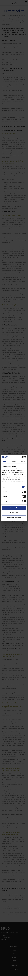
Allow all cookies (14, 507)
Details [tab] (14, 461)
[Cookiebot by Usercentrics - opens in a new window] (20, 457)
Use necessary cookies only (14, 517)
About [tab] (23, 461)
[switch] (24, 492)
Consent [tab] (5, 461)
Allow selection (14, 512)
